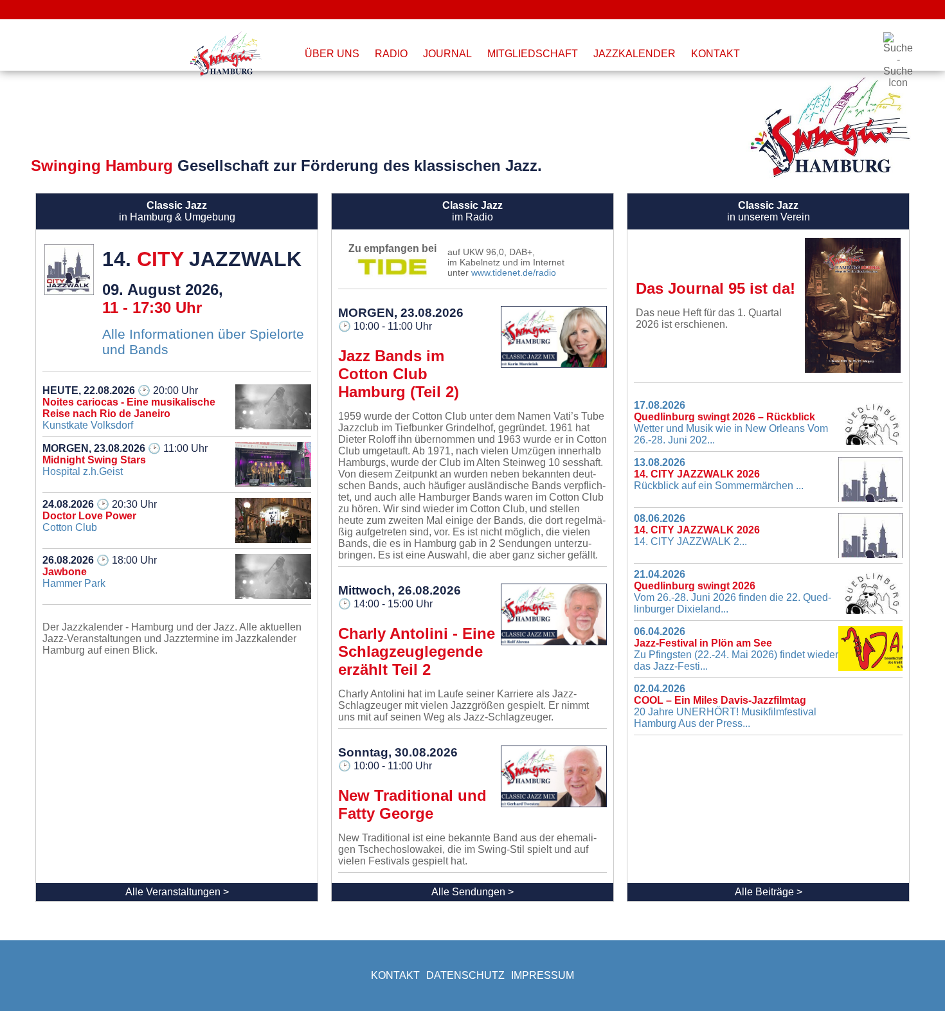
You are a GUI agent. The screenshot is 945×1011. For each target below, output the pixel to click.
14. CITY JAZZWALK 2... (697, 530)
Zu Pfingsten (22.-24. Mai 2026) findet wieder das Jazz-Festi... (736, 649)
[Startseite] (227, 53)
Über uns (332, 53)
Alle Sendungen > (472, 891)
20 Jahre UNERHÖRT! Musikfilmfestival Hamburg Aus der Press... (725, 706)
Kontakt (715, 53)
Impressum (542, 975)
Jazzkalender (634, 53)
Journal (447, 53)
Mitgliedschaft (532, 53)
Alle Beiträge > (768, 891)
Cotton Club (99, 516)
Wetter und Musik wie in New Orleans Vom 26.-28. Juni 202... (731, 422)
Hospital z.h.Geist (125, 460)
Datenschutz (465, 975)
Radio (391, 53)
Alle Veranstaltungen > (177, 891)
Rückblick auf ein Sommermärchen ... (719, 474)
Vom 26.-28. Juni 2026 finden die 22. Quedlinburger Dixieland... (732, 591)
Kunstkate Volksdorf (128, 408)
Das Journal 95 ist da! (715, 288)
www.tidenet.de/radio (513, 272)
